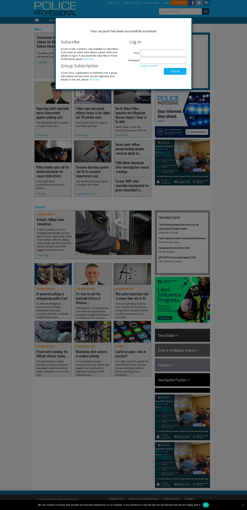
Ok (205, 504)
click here (89, 59)
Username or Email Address (133, 51)
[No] (242, 505)
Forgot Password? (149, 65)
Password (133, 60)
